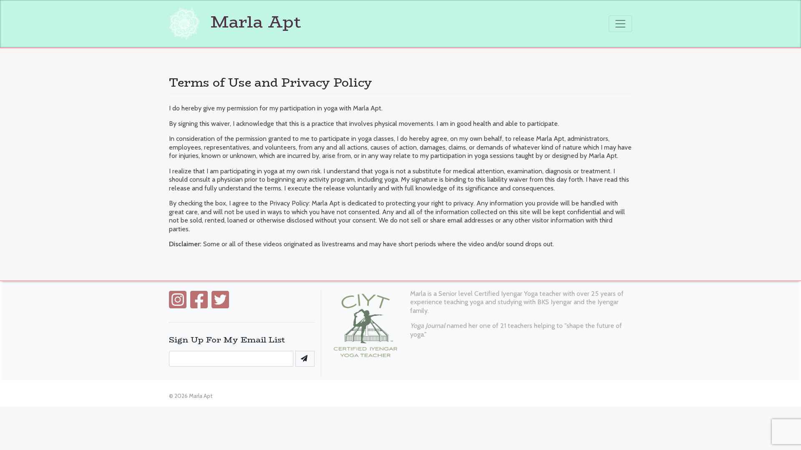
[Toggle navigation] (620, 23)
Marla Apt (253, 22)
